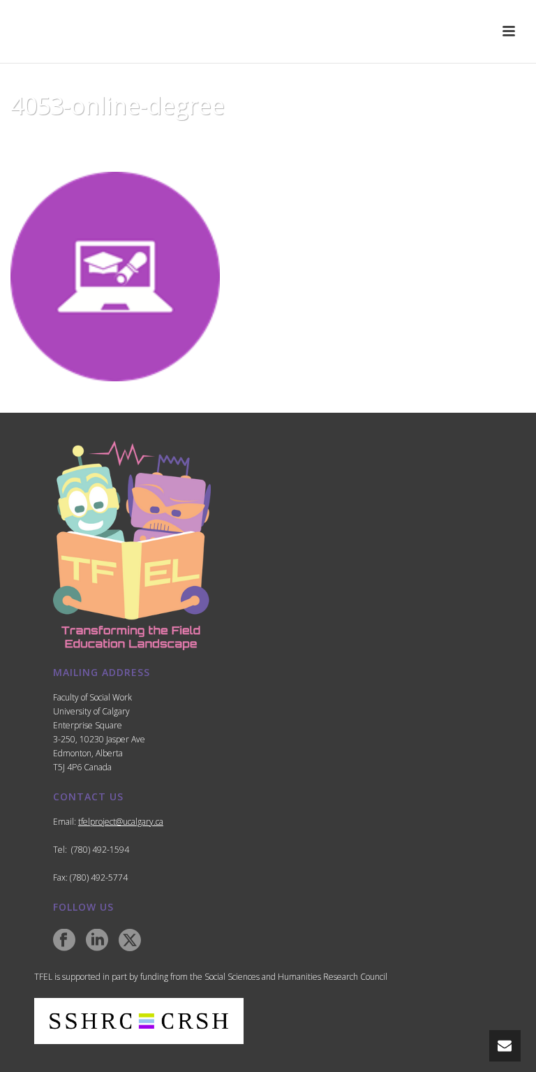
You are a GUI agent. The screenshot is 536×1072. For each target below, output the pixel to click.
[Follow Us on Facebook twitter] (130, 941)
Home (363, 141)
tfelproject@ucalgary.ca (120, 822)
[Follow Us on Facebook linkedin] (97, 941)
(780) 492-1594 (100, 850)
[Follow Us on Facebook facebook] (64, 941)
